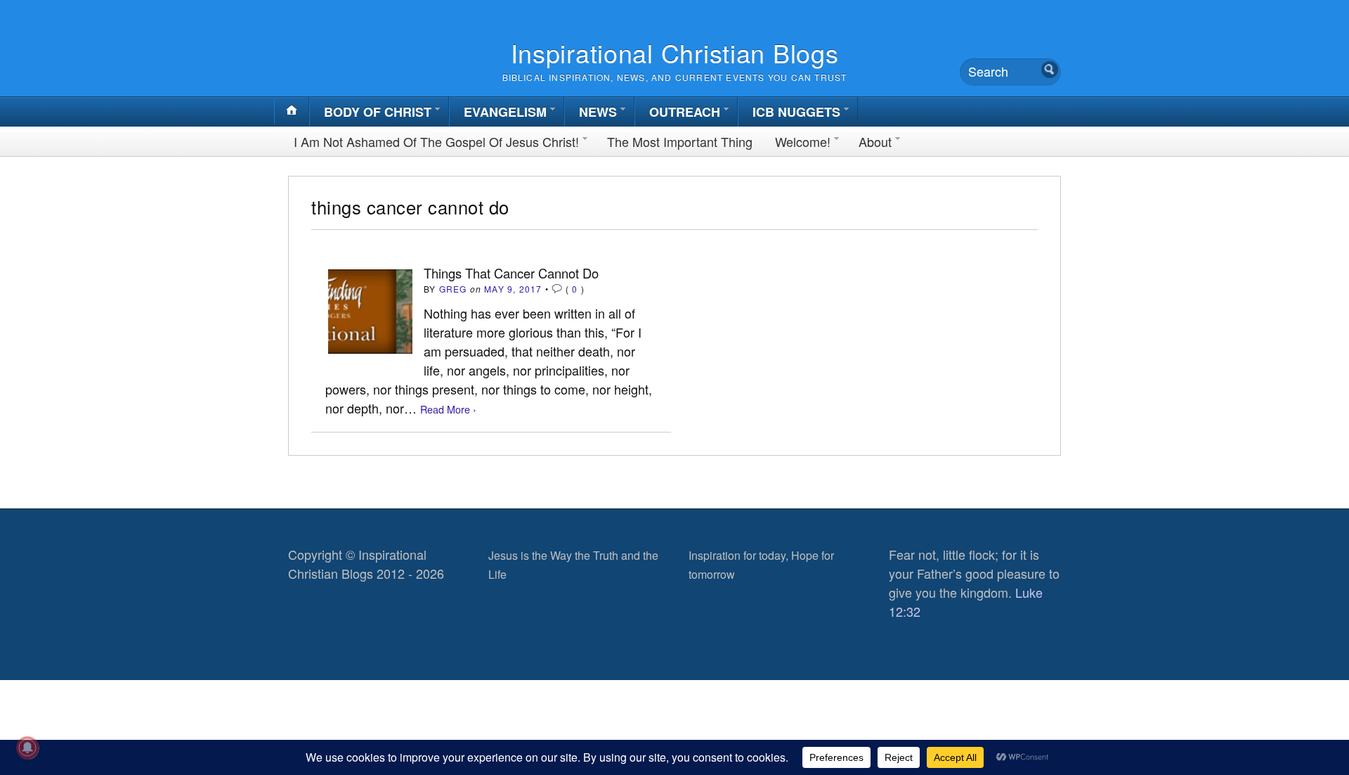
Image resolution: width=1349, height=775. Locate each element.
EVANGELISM (505, 112)
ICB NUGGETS (796, 112)
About (875, 141)
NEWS (598, 112)
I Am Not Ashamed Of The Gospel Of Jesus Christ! (436, 141)
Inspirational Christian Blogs (675, 52)
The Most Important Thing (679, 141)
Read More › (448, 409)
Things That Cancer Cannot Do (511, 273)
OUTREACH (684, 112)
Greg (453, 289)
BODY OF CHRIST (377, 112)
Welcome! (802, 141)
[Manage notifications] (27, 747)
